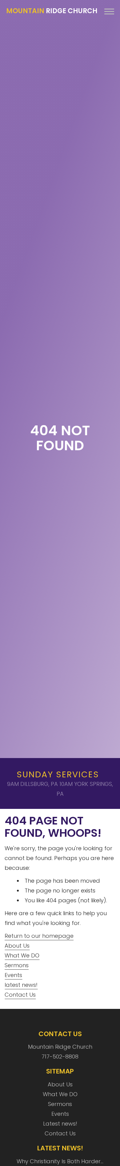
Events (13, 975)
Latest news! (60, 1123)
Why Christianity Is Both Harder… (60, 1161)
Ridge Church (52, 11)
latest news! (21, 985)
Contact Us (20, 994)
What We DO (22, 955)
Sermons (17, 965)
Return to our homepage (39, 936)
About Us (17, 945)
